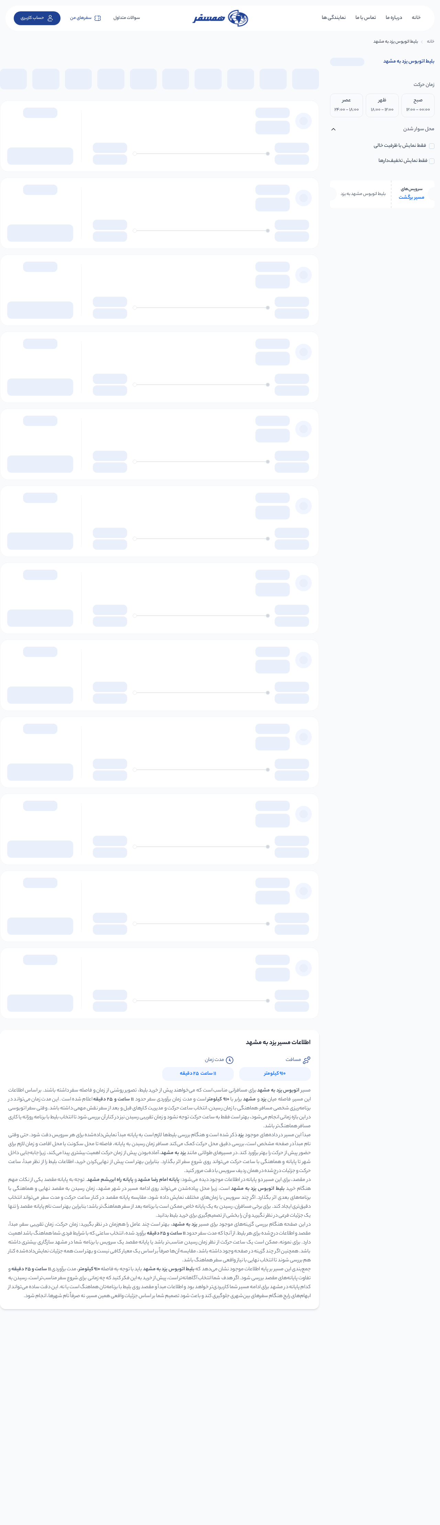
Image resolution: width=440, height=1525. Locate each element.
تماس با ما (365, 18)
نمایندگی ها (334, 18)
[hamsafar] (220, 18)
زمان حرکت (424, 85)
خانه (416, 18)
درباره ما (394, 18)
